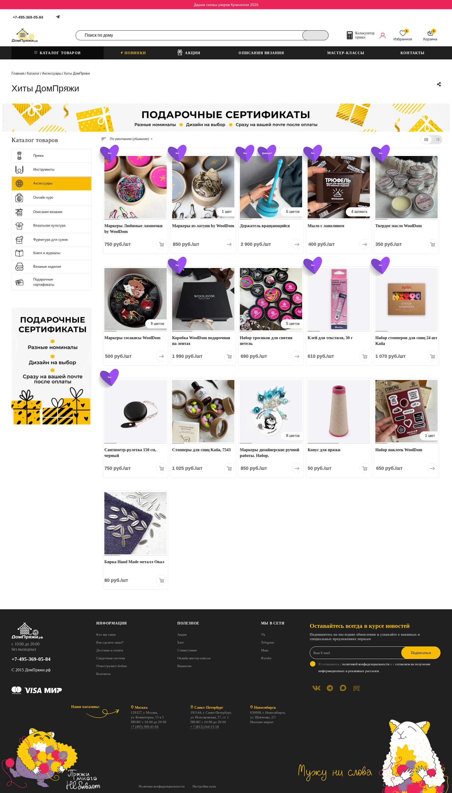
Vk (263, 634)
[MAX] (343, 688)
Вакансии (184, 666)
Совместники (187, 650)
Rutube (266, 658)
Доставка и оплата (109, 650)
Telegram (267, 642)
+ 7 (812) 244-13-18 (204, 727)
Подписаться (421, 653)
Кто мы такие (106, 634)
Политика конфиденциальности (162, 786)
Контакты (103, 674)
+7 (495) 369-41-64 (145, 727)
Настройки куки (204, 786)
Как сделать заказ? (109, 642)
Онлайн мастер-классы (194, 658)
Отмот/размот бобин (111, 666)
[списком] (437, 139)
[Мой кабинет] (383, 35)
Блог (180, 642)
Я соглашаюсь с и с (374, 667)
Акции (182, 634)
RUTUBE (356, 688)
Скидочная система (110, 658)
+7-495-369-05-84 (28, 17)
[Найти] (315, 35)
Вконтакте (316, 688)
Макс (265, 650)
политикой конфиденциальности (365, 664)
